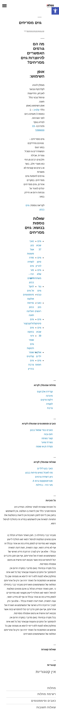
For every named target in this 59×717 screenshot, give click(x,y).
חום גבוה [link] (48, 434)
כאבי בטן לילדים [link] (45, 468)
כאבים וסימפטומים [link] (43, 700)
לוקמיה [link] (49, 404)
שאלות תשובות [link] (46, 707)
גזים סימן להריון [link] (38, 261)
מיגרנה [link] (49, 396)
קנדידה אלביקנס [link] (45, 391)
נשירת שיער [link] (47, 442)
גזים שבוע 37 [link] (38, 245)
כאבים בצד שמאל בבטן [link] (41, 430)
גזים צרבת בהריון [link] (31, 364)
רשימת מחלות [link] (46, 694)
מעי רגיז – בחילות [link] (44, 485)
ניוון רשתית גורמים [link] (44, 477)
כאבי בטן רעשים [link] (38, 307)
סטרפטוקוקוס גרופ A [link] (43, 481)
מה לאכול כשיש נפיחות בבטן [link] (39, 472)
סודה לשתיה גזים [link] (30, 261)
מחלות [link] (51, 688)
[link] (55, 11)
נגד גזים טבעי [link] (39, 290)
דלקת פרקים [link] (47, 400)
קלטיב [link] (36, 110)
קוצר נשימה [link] (47, 438)
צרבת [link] (50, 408)
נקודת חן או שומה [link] (44, 446)
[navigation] (4, 5)
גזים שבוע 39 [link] (38, 331)
